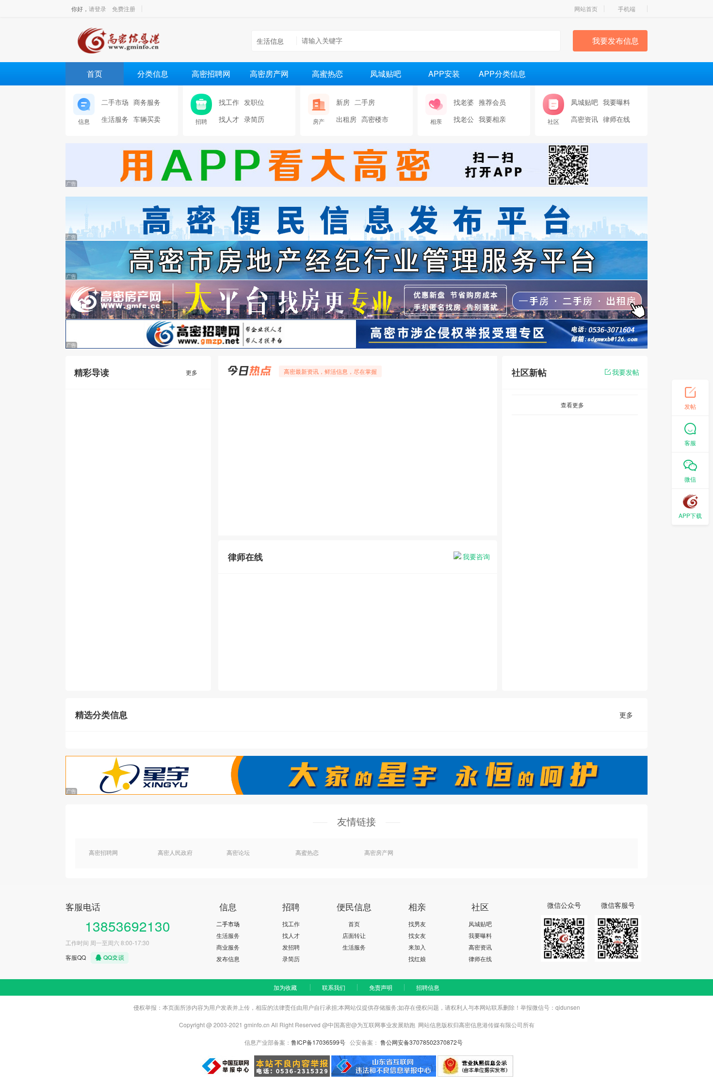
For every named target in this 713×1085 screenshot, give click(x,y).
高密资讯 (584, 119)
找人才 (229, 119)
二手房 (365, 102)
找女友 (417, 935)
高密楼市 (375, 119)
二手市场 (115, 102)
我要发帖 (625, 372)
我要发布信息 (615, 40)
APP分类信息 (502, 73)
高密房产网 (269, 73)
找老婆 (464, 102)
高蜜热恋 (327, 73)
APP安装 (444, 73)
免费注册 (123, 8)
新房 (343, 102)
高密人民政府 (175, 852)
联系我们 (333, 987)
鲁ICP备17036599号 (318, 1042)
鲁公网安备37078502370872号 (421, 1042)
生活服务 (115, 119)
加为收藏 (285, 987)
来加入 (417, 947)
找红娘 (417, 958)
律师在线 (616, 119)
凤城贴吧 (385, 73)
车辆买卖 (147, 119)
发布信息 (228, 958)
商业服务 (228, 947)
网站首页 (586, 8)
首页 (94, 73)
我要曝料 (616, 102)
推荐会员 (492, 102)
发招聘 (291, 947)
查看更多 (572, 405)
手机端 (626, 8)
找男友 (417, 923)
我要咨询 (476, 556)
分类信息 (152, 73)
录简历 (254, 119)
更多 (191, 372)
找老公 (464, 119)
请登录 (97, 8)
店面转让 (354, 935)
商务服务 (147, 102)
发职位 (254, 102)
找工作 (229, 102)
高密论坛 (238, 852)
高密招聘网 (211, 73)
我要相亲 (492, 119)
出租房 (346, 119)
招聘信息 (427, 987)
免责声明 (380, 987)
